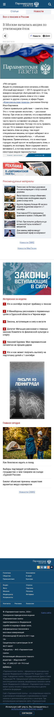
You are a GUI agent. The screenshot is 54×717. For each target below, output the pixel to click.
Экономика (30, 573)
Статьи (14, 11)
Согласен (27, 713)
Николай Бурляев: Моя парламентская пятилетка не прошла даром (24, 343)
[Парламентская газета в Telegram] (45, 567)
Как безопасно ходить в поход (18, 462)
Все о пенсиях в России (16, 16)
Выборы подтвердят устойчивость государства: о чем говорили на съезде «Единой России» (23, 472)
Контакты (7, 604)
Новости (38, 11)
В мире (29, 576)
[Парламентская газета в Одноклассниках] (48, 567)
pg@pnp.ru (7, 667)
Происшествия (8, 579)
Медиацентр (8, 594)
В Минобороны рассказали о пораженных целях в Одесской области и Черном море (26, 313)
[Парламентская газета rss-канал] (38, 567)
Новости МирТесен (27, 248)
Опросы (29, 585)
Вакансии (30, 604)
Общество (7, 576)
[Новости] (35, 36)
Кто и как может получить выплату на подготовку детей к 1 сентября (24, 354)
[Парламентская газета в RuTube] (51, 567)
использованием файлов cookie (27, 709)
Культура (29, 579)
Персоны (29, 588)
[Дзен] (46, 36)
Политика (7, 573)
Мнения (6, 591)
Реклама (18, 604)
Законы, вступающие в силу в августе (26, 321)
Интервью (30, 594)
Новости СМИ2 (27, 242)
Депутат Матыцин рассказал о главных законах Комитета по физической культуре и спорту (25, 331)
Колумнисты (8, 597)
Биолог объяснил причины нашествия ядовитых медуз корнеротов (22, 483)
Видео (5, 585)
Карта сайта (46, 613)
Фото (5, 588)
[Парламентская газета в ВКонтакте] (41, 567)
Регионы (29, 591)
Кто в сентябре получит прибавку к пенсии (29, 303)
